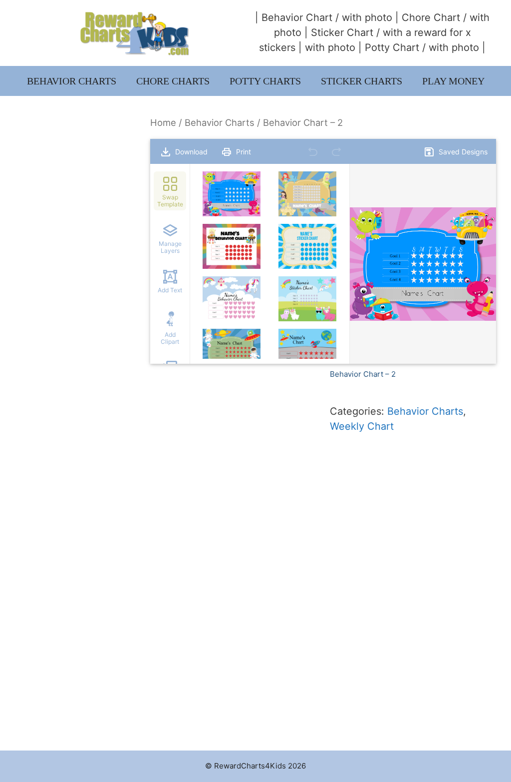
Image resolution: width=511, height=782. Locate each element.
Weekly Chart (362, 426)
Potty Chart (392, 47)
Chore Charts (173, 80)
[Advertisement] (75, 266)
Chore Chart (431, 17)
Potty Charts (265, 80)
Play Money (453, 80)
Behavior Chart (296, 17)
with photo (367, 17)
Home (163, 122)
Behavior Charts (71, 80)
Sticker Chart (342, 32)
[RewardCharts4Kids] (135, 32)
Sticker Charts (361, 80)
